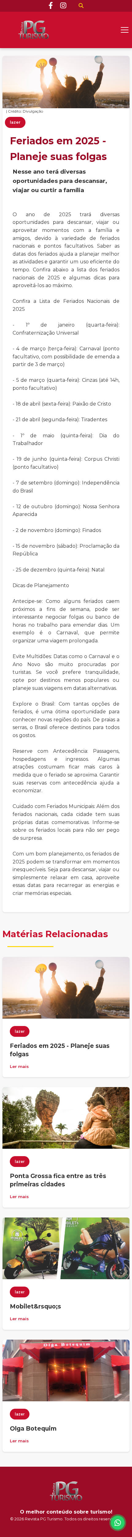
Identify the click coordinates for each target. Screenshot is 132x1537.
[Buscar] (81, 6)
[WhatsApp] (118, 1523)
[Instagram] (63, 5)
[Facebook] (51, 5)
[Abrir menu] (124, 30)
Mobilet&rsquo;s (35, 1306)
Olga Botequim (33, 1428)
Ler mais (19, 1066)
